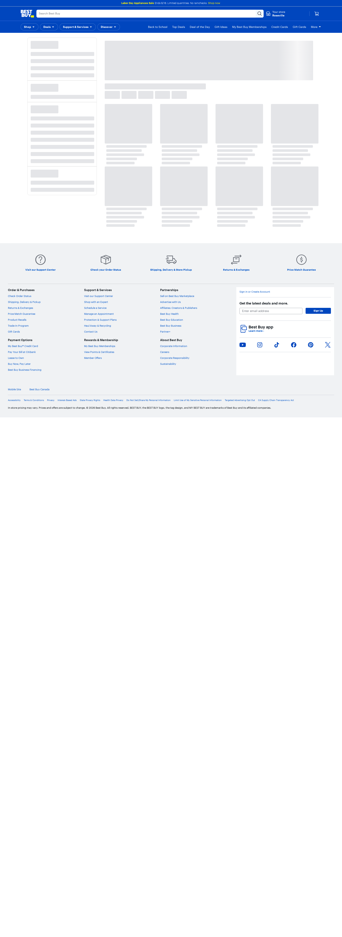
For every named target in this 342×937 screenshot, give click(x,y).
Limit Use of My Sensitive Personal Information (198, 400)
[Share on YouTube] (242, 345)
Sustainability (168, 363)
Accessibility (14, 400)
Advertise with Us (170, 302)
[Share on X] (328, 345)
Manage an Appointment (99, 313)
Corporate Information (173, 346)
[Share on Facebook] (294, 345)
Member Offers (93, 357)
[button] (29, 26)
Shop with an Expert (96, 302)
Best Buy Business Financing (24, 369)
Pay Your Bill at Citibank (22, 352)
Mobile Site (299, 389)
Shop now (214, 3)
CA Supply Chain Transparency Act (276, 400)
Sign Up (318, 310)
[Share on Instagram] (259, 345)
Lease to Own (16, 357)
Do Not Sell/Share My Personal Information (148, 400)
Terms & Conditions (34, 400)
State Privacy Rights (90, 400)
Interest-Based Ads (67, 400)
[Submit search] (260, 14)
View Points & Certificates (99, 352)
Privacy (50, 400)
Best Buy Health (169, 313)
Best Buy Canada (324, 389)
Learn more (256, 330)
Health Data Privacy (113, 400)
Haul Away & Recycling (97, 325)
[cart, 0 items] (316, 13)
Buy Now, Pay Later (19, 363)
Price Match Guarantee (21, 313)
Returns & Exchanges (20, 307)
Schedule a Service (95, 307)
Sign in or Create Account (254, 291)
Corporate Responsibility (174, 357)
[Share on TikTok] (277, 345)
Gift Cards (14, 331)
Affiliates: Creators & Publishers (178, 307)
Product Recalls (17, 319)
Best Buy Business (170, 325)
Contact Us (90, 331)
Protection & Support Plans (100, 319)
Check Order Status (19, 296)
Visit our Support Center (98, 296)
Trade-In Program (18, 325)
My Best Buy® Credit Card (23, 346)
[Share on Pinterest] (311, 345)
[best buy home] (27, 14)
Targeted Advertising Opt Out (240, 400)
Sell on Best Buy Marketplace (177, 296)
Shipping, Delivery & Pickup (24, 302)
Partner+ (165, 331)
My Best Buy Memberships (99, 346)
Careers (164, 352)
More (314, 27)
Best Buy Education (171, 319)
